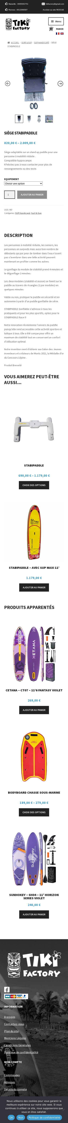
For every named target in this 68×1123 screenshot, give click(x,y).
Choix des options (34, 485)
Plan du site (11, 1031)
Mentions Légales (15, 1038)
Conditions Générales (17, 1045)
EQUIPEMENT (11, 179)
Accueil (15, 42)
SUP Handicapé (41, 42)
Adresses (9, 1082)
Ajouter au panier (32, 194)
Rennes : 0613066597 (18, 10)
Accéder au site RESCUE (53, 10)
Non (20, 1117)
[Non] (63, 1110)
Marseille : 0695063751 (18, 4)
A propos (9, 1017)
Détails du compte (15, 1089)
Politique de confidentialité (21, 1052)
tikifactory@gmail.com (55, 4)
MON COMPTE (13, 1062)
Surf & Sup (26, 42)
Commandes (12, 1075)
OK (11, 1117)
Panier (59, 29)
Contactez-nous (14, 1024)
